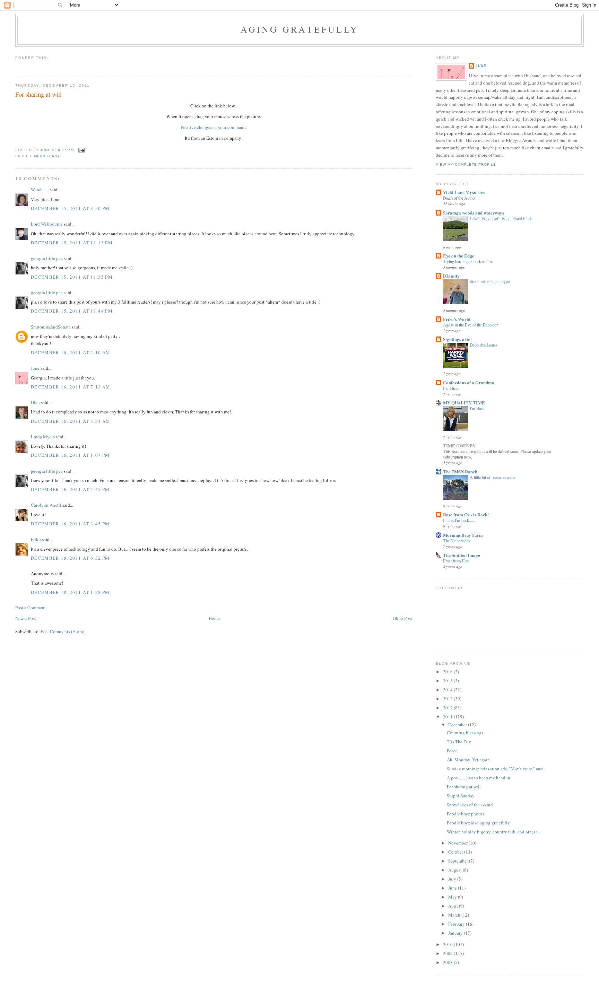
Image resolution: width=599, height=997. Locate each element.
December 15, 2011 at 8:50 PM (70, 208)
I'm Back (477, 408)
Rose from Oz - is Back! (466, 514)
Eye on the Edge (458, 255)
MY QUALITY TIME (464, 402)
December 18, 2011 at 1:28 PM (70, 592)
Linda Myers (43, 437)
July (452, 879)
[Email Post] (81, 150)
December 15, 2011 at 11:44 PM (72, 311)
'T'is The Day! (459, 741)
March (454, 915)
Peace (452, 750)
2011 (448, 717)
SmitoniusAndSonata (51, 327)
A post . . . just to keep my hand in (478, 778)
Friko (36, 539)
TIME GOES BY (459, 445)
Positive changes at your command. (214, 127)
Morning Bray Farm (463, 535)
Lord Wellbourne (47, 224)
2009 (448, 953)
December (458, 724)
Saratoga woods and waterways (473, 212)
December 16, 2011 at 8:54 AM (70, 421)
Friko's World (456, 319)
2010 (448, 944)
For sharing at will (464, 787)
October (456, 852)
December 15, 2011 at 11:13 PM (72, 242)
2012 (448, 708)
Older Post (402, 618)
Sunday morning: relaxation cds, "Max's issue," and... (496, 769)
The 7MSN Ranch (460, 471)
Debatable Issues (483, 345)
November (458, 843)
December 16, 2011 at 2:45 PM (70, 489)
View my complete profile (466, 164)
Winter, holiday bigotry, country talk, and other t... (494, 832)
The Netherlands (456, 540)
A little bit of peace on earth (492, 477)
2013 (448, 699)
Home (214, 618)
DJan (35, 402)
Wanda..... (40, 189)
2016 (448, 671)
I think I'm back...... (459, 520)
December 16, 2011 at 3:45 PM (70, 524)
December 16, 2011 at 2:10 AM (70, 352)
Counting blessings (465, 732)
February (457, 924)
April (453, 906)
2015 (448, 680)
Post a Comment (30, 607)
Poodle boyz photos (465, 814)
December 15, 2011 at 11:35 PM (72, 277)
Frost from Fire (456, 560)
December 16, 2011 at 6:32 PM (70, 558)
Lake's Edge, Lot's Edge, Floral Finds (501, 218)
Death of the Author (459, 198)
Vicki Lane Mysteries (464, 192)
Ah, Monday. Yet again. (469, 760)
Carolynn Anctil (46, 505)
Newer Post (25, 618)
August (455, 870)
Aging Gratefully (299, 29)
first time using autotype (490, 281)
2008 (448, 962)
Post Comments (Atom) (62, 631)
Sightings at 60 (457, 339)
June (35, 368)
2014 (448, 689)
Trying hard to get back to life (467, 261)
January (456, 933)
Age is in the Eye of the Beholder (470, 324)
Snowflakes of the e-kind (470, 805)
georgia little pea (47, 258)
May (453, 897)
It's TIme (450, 388)
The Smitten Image (461, 555)
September (458, 861)
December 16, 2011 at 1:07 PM (70, 455)
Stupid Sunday (461, 796)
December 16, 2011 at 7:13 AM (70, 387)
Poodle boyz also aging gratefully (478, 823)
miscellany (47, 156)
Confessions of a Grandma (468, 382)
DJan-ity (451, 275)
